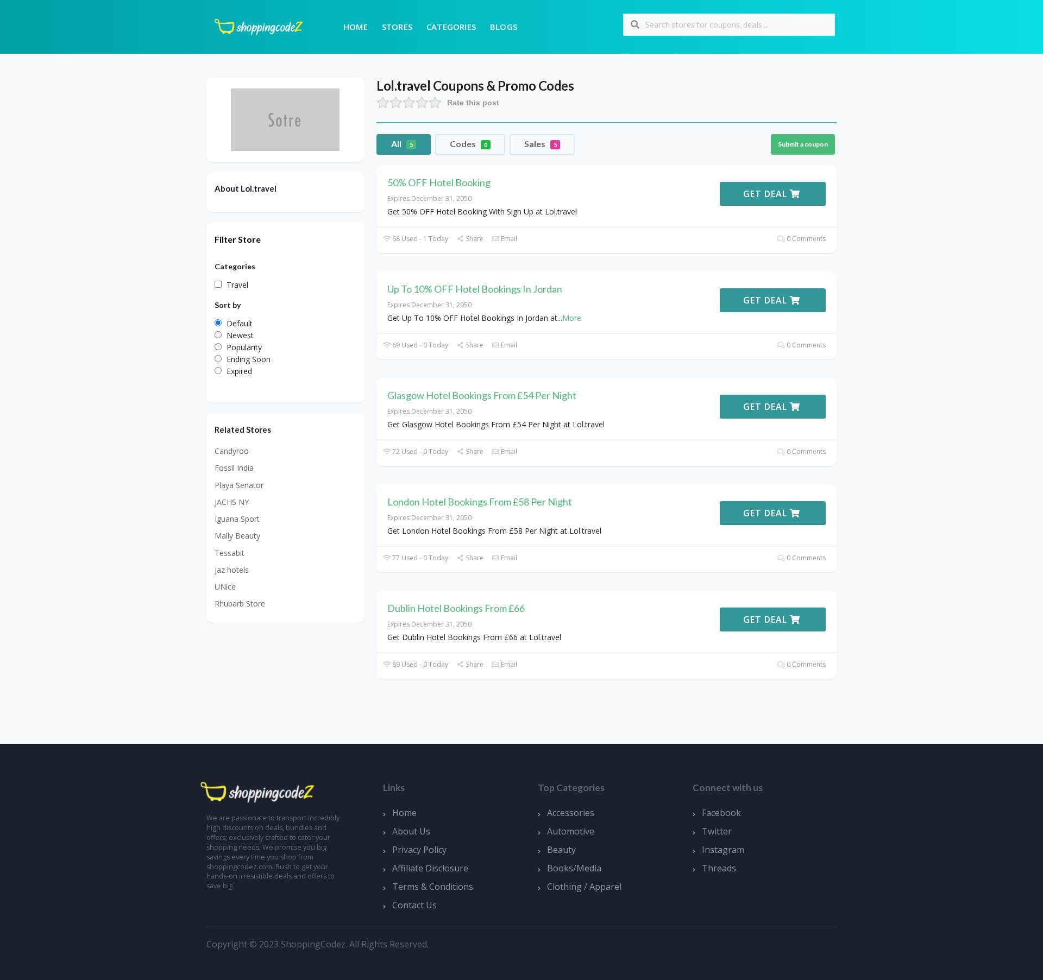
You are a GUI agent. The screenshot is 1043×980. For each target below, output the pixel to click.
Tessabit (229, 553)
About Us (411, 831)
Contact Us (414, 905)
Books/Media (574, 868)
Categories (451, 26)
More (571, 318)
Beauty (561, 850)
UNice (225, 586)
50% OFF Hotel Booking (439, 182)
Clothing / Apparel (584, 887)
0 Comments (805, 238)
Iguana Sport (237, 519)
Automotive (570, 831)
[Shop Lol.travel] (285, 118)
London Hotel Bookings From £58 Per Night (479, 502)
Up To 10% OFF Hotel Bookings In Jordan (474, 289)
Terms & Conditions (432, 887)
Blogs (503, 26)
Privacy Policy (419, 850)
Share (473, 238)
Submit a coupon (803, 144)
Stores (397, 26)
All (402, 143)
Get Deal (766, 194)
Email (508, 238)
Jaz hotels (232, 570)
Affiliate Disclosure (430, 868)
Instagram (723, 850)
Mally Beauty (237, 535)
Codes (468, 143)
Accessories (570, 813)
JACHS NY (232, 502)
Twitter (717, 831)
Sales (540, 143)
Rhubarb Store (240, 603)
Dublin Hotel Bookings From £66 (456, 608)
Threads (719, 868)
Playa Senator (239, 485)
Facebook (721, 813)
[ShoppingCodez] (258, 26)
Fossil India (234, 468)
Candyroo (232, 451)
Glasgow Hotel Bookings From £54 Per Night (481, 395)
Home (355, 26)
